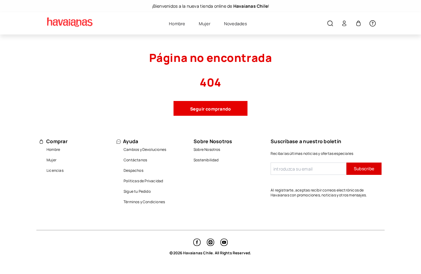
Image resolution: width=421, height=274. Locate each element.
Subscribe (364, 168)
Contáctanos (135, 160)
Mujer (51, 160)
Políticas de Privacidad (143, 180)
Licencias (55, 170)
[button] (330, 23)
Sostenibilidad (206, 160)
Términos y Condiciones (144, 201)
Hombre (53, 149)
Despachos (133, 170)
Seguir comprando (210, 109)
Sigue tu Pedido (137, 191)
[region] (210, 6)
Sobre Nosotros (207, 149)
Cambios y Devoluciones (145, 149)
